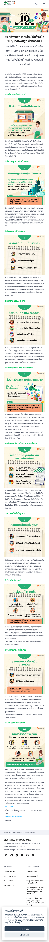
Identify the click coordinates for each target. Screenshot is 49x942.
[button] (44, 3)
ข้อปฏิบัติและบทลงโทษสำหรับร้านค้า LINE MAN (35, 882)
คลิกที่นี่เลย (9, 806)
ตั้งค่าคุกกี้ (18, 923)
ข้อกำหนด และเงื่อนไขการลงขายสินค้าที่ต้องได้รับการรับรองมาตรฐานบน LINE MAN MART (35, 890)
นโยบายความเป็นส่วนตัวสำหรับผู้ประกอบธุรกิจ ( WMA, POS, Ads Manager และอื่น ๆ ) (35, 901)
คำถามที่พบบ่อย (32, 872)
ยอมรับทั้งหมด (24, 929)
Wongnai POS (8, 881)
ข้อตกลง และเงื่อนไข (32, 876)
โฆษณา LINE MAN (10, 876)
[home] (9, 3)
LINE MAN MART (9, 872)
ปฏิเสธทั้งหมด (24, 935)
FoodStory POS (9, 885)
